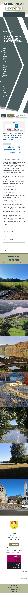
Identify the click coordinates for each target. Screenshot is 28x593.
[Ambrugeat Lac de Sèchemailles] (14, 443)
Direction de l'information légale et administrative (13, 248)
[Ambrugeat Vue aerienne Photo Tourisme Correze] (14, 335)
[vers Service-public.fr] (15, 129)
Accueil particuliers (7, 133)
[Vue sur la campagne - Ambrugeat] (14, 299)
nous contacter (14, 544)
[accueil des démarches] (14, 122)
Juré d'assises (9, 239)
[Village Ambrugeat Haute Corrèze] (14, 514)
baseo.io (16, 250)
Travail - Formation (18, 133)
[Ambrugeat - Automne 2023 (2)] (14, 371)
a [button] (14, 14)
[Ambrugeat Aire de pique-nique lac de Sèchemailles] (14, 478)
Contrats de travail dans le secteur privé (13, 135)
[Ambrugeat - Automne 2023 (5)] (14, 407)
